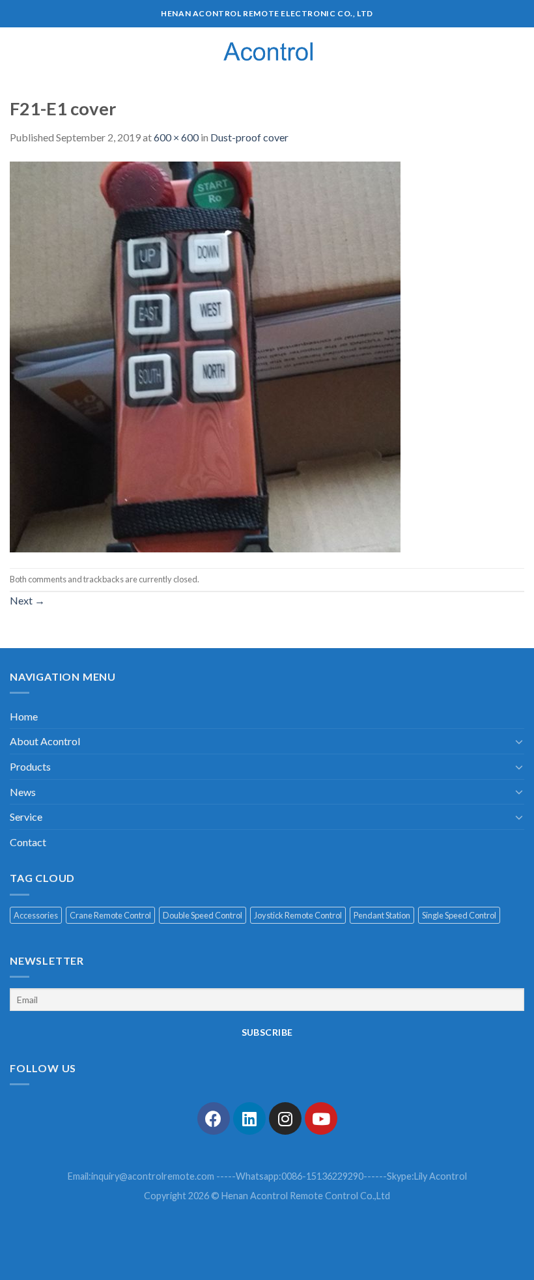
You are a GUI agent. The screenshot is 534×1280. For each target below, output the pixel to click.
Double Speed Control (202, 915)
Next (27, 600)
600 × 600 (176, 137)
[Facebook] (213, 1118)
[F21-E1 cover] (205, 355)
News (23, 792)
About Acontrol (45, 741)
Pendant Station (382, 915)
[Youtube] (321, 1118)
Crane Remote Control (110, 915)
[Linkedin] (249, 1118)
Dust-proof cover (249, 137)
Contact (28, 842)
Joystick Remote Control (298, 915)
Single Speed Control (459, 915)
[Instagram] (285, 1118)
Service (26, 816)
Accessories (36, 915)
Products (30, 766)
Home (24, 716)
